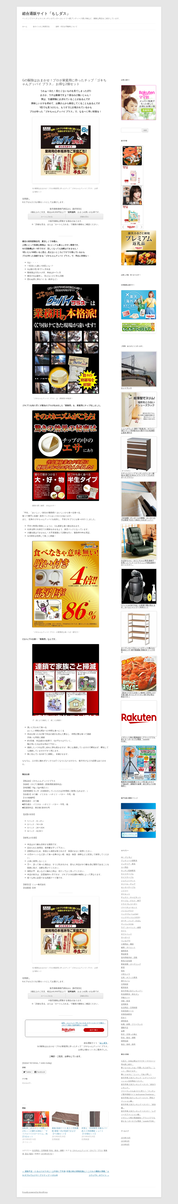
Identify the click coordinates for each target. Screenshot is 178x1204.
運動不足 (124, 1027)
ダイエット (125, 894)
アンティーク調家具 (129, 860)
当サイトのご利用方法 (41, 26)
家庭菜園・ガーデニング (131, 964)
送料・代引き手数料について (66, 26)
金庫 (123, 1031)
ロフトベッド (126, 934)
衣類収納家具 (126, 1014)
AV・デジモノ (126, 857)
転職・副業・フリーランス (132, 1024)
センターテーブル (128, 887)
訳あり (123, 1017)
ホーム (24, 26)
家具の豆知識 (126, 960)
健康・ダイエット (128, 947)
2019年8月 (125, 1144)
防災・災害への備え (129, 1034)
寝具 (123, 970)
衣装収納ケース (127, 1011)
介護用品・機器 (127, 944)
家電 (123, 967)
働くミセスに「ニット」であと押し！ (136, 1074)
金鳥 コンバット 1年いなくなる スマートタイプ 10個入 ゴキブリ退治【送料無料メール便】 (83, 1024)
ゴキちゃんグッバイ (80, 1150)
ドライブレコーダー (129, 904)
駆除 (31, 1154)
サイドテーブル (127, 874)
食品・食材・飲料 (128, 1044)
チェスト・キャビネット (131, 897)
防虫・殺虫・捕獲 (56, 1150)
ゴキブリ (93, 1150)
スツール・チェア (128, 884)
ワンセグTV (125, 940)
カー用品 (124, 867)
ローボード (125, 937)
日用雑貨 (124, 984)
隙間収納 (124, 1041)
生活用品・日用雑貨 (40, 1150)
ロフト (123, 930)
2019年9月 (125, 1141)
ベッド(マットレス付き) (130, 917)
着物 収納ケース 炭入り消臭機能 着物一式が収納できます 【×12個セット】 (65, 1131)
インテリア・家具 (128, 864)
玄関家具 (124, 1004)
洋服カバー (125, 997)
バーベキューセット (129, 907)
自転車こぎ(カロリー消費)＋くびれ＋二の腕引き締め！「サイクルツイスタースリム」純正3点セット (35, 1132)
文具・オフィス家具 (129, 977)
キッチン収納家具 (128, 870)
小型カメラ (125, 974)
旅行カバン (125, 981)
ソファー (124, 890)
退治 (27, 1154)
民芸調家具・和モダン (130, 994)
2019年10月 (125, 1138)
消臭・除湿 (125, 1001)
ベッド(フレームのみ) (129, 914)
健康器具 (124, 950)
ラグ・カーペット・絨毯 (131, 927)
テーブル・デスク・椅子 (131, 900)
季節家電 (124, 954)
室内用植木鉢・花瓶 (129, 957)
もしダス (103, 1043)
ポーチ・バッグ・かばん (131, 920)
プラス (100, 1150)
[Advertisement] (89, 50)
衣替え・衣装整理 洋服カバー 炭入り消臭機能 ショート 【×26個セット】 (94, 1131)
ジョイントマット (128, 880)
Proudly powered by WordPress (35, 1192)
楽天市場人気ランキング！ (132, 991)
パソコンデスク (127, 910)
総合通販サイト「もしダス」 (46, 13)
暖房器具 (124, 987)
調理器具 (124, 1021)
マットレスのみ (127, 924)
